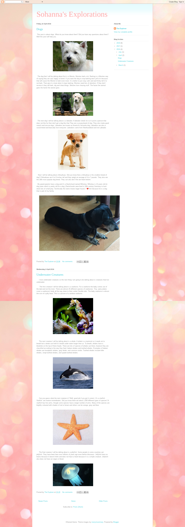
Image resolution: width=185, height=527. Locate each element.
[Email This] (78, 261)
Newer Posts (43, 501)
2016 (119, 49)
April (120, 55)
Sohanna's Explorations (71, 14)
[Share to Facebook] (85, 261)
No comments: (67, 261)
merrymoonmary (97, 522)
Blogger (116, 522)
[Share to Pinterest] (87, 261)
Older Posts (103, 501)
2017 (119, 46)
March (121, 65)
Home (73, 501)
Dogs (39, 29)
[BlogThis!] (80, 261)
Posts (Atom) (78, 507)
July (120, 52)
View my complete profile (123, 32)
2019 (119, 43)
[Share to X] (82, 261)
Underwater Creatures (49, 274)
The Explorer (121, 28)
